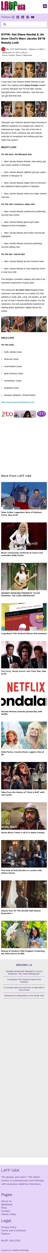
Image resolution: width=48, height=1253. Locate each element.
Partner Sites (8, 1214)
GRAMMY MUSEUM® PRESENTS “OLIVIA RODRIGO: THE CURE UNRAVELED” (20, 594)
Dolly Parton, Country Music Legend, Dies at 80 (22, 753)
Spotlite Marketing (20, 1250)
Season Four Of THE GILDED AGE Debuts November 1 (21, 912)
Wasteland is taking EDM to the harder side (24, 995)
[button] (45, 6)
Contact (5, 1211)
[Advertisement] (24, 444)
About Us (6, 1201)
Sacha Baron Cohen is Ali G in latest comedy (23, 832)
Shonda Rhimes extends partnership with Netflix (21, 712)
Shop (4, 1207)
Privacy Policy (8, 1227)
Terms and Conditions (13, 1230)
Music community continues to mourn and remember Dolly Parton (22, 554)
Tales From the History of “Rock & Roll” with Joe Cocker (22, 793)
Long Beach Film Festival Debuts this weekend (24, 633)
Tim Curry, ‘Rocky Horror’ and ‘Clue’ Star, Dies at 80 (23, 672)
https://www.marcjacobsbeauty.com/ (17, 402)
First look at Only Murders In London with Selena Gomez (21, 871)
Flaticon (5, 1233)
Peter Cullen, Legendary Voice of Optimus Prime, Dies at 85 (21, 513)
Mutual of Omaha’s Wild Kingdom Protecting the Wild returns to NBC (23, 952)
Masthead (6, 1204)
